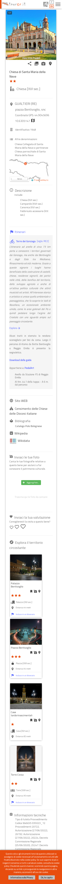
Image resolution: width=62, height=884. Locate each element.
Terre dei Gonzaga (26, 241)
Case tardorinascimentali (21, 713)
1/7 (9, 12)
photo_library (36, 63)
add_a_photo (35, 591)
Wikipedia (21, 433)
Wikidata (24, 440)
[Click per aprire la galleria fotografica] (31, 35)
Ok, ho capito (47, 877)
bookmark (31, 591)
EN (51, 6)
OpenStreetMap (40, 180)
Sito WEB (21, 400)
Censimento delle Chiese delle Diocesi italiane (28, 411)
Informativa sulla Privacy (22, 877)
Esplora (15, 328)
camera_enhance (43, 63)
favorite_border (11, 527)
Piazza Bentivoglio (21, 648)
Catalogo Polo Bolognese (28, 426)
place (50, 63)
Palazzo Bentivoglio (17, 584)
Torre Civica (17, 775)
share (29, 63)
